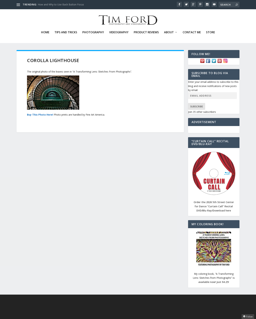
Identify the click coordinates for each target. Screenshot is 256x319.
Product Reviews (146, 32)
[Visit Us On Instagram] (225, 62)
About (169, 32)
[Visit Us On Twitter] (214, 62)
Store (210, 32)
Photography (93, 32)
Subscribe (196, 106)
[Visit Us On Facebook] (208, 62)
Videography (119, 32)
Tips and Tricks (66, 32)
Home (45, 32)
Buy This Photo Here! (40, 114)
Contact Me (192, 32)
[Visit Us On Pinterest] (202, 62)
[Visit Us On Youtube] (219, 62)
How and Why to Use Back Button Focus (61, 4)
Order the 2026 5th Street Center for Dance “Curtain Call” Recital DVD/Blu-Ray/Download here (214, 206)
